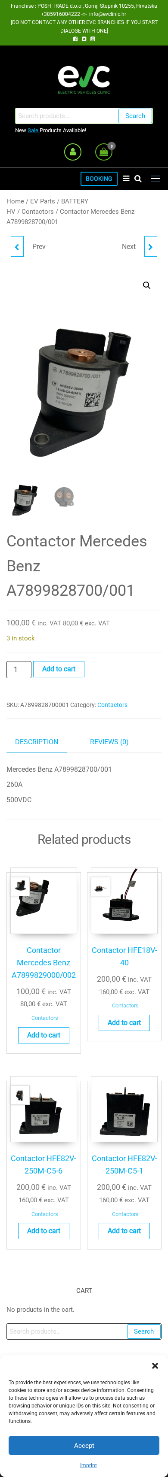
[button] (155, 1366)
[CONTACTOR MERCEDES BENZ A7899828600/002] (150, 246)
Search (135, 116)
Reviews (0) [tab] (109, 742)
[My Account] (72, 152)
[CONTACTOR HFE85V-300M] (17, 246)
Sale (34, 130)
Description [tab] (36, 742)
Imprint (88, 1465)
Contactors (38, 211)
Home (15, 201)
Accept (84, 1446)
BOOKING (99, 178)
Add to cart (58, 669)
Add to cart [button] (43, 1035)
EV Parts (42, 201)
